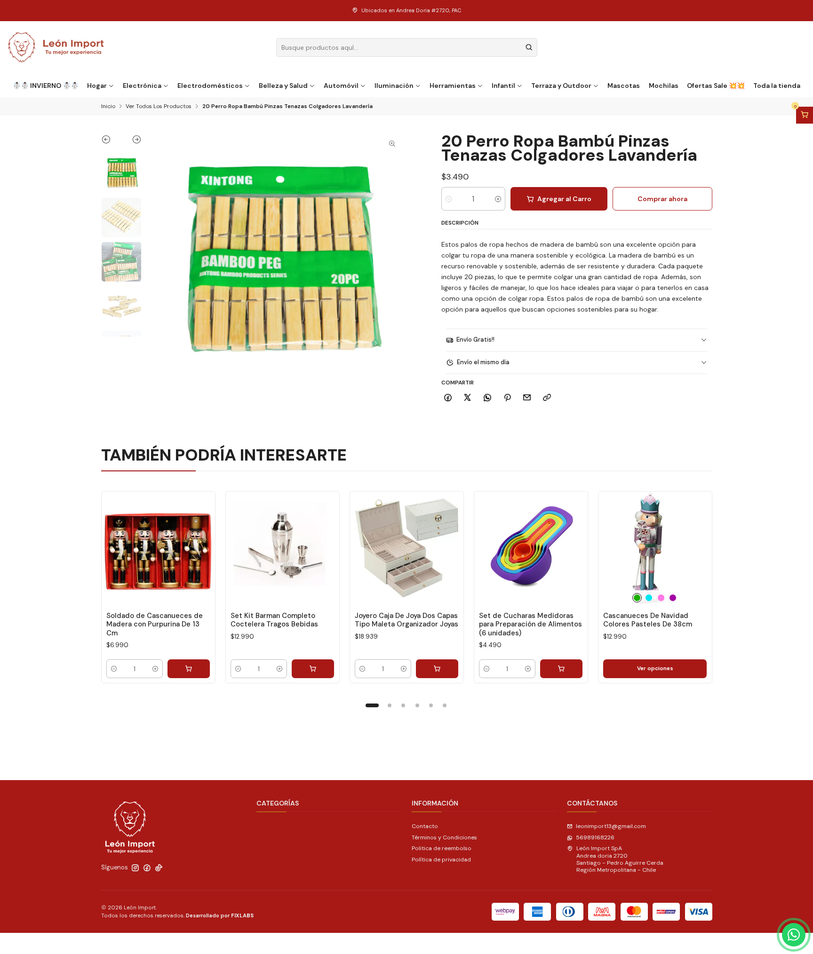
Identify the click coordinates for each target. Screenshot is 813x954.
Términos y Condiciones (444, 837)
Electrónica (142, 85)
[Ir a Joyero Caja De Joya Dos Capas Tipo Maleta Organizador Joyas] (406, 548)
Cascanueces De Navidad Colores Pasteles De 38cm (647, 620)
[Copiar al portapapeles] (547, 398)
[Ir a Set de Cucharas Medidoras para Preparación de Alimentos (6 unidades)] (531, 548)
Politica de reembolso (441, 848)
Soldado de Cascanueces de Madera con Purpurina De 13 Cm (154, 624)
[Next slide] (131, 141)
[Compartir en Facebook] (448, 398)
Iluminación (394, 85)
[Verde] (637, 597)
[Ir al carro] (804, 115)
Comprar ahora (662, 199)
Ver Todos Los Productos (158, 106)
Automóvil (341, 85)
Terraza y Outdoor (561, 85)
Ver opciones (655, 668)
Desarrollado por (220, 915)
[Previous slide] (111, 141)
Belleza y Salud (283, 85)
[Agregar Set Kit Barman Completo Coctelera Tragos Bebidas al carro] (313, 668)
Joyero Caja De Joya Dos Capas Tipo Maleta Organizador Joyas (406, 620)
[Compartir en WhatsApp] (487, 398)
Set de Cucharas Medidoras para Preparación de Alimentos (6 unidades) (530, 624)
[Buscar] (529, 47)
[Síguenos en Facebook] (147, 868)
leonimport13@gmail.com (611, 826)
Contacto (425, 826)
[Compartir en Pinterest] (507, 398)
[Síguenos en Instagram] (135, 868)
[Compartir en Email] (527, 398)
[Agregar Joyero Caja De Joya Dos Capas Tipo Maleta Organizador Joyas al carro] (437, 668)
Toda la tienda (776, 85)
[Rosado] (661, 597)
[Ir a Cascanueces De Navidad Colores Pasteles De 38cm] (655, 548)
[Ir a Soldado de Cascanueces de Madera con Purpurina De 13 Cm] (158, 548)
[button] (372, 705)
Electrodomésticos (210, 85)
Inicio (108, 106)
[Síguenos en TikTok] (159, 868)
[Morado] (673, 597)
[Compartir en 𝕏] (468, 398)
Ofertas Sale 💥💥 (716, 85)
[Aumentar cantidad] (498, 199)
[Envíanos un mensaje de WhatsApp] (793, 934)
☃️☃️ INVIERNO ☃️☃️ (46, 85)
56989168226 (595, 837)
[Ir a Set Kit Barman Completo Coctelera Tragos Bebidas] (282, 548)
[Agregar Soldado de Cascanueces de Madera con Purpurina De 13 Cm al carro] (188, 668)
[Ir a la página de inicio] (56, 47)
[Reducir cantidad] (448, 199)
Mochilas (663, 85)
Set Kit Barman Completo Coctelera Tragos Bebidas (274, 620)
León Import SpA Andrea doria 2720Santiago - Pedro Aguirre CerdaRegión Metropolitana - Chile (619, 859)
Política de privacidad (441, 859)
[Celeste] (649, 597)
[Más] (200, 548)
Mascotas (623, 85)
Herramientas (453, 85)
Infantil (503, 85)
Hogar (97, 85)
